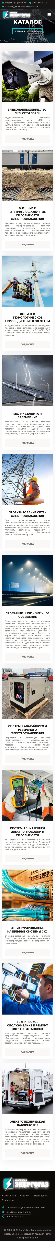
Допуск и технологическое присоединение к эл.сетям (27, 317)
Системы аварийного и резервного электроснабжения (27, 730)
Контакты (9, 1200)
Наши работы (41, 1195)
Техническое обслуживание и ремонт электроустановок (27, 1025)
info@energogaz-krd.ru (15, 3)
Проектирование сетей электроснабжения (28, 514)
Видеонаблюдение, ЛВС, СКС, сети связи (27, 111)
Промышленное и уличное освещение (28, 615)
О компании (10, 1195)
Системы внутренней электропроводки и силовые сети (27, 832)
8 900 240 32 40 (39, 3)
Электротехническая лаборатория (27, 1123)
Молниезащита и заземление (27, 415)
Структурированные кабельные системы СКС (27, 929)
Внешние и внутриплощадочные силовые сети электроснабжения (27, 214)
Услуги (25, 1195)
